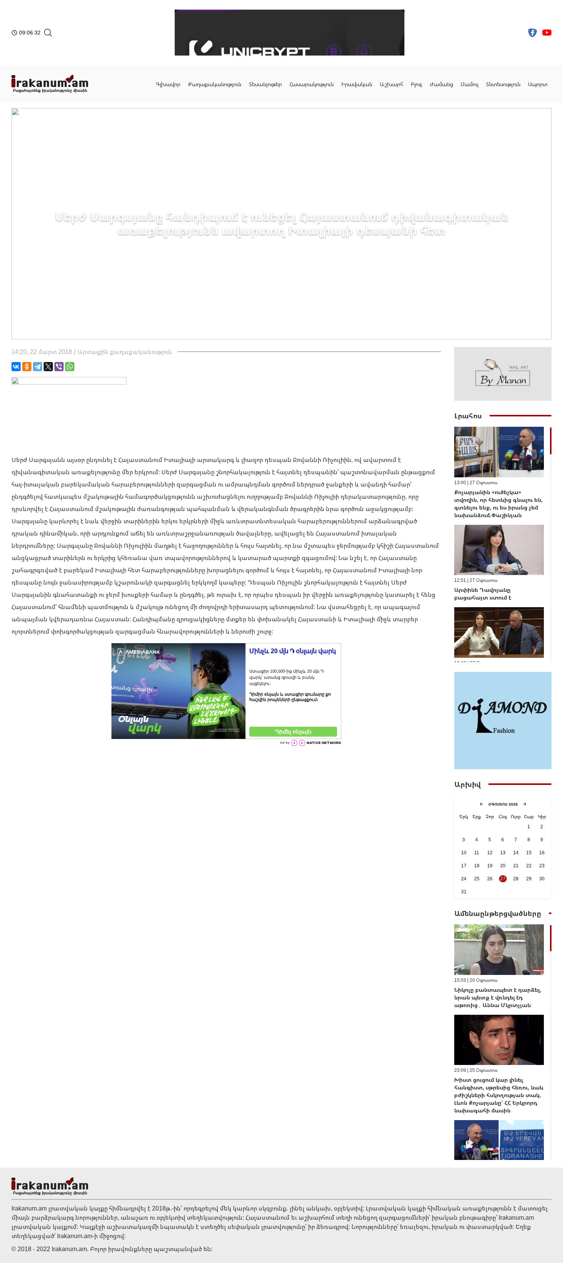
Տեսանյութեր (265, 84)
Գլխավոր (168, 84)
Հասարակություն (312, 84)
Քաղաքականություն (214, 84)
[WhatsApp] (69, 366)
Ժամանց (441, 84)
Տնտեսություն (503, 84)
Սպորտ (538, 84)
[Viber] (59, 366)
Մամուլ (469, 84)
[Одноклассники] (26, 366)
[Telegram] (37, 366)
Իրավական (356, 84)
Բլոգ (416, 84)
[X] (48, 366)
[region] (503, 544)
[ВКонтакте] (16, 366)
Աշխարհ (391, 84)
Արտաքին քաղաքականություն (124, 351)
